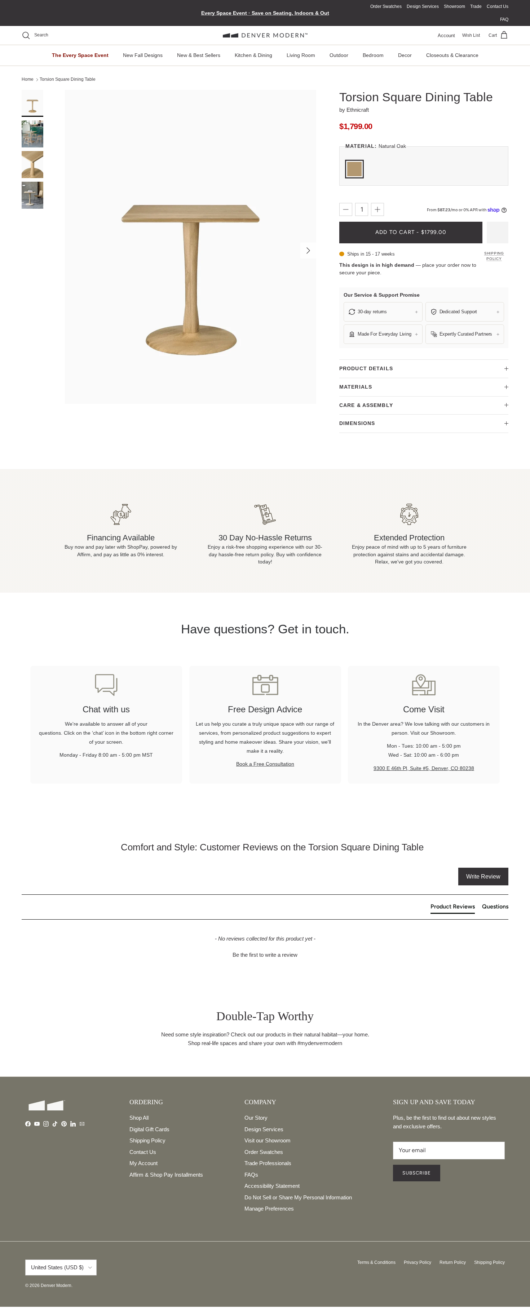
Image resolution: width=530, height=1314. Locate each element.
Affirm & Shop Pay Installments (166, 1175)
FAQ (504, 19)
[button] (265, 954)
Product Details (366, 368)
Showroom (454, 6)
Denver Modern (56, 1285)
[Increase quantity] (377, 209)
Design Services (423, 6)
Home (28, 79)
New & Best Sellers (198, 55)
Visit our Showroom (267, 1140)
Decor (405, 55)
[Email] (82, 1124)
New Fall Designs (143, 55)
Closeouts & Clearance (452, 55)
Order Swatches (386, 6)
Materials (355, 387)
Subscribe (416, 1173)
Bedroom (373, 55)
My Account (143, 1163)
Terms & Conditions (376, 1262)
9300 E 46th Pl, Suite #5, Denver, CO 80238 (424, 768)
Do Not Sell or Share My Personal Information (298, 1197)
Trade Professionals (267, 1163)
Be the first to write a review (265, 955)
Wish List (471, 35)
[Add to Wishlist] (497, 232)
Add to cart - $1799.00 (410, 232)
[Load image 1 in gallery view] (190, 247)
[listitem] (383, 312)
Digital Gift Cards (149, 1129)
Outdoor (339, 55)
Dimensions (357, 423)
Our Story (256, 1118)
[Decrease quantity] (345, 209)
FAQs (251, 1175)
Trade (476, 6)
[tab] (452, 908)
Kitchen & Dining (253, 55)
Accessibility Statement (272, 1186)
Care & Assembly (366, 405)
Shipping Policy (494, 256)
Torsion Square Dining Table (68, 79)
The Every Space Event (80, 55)
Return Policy (453, 1262)
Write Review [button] (483, 876)
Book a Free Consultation (265, 764)
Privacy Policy (417, 1262)
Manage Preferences (269, 1208)
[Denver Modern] (265, 35)
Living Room (301, 55)
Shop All (139, 1118)
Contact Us (497, 6)
